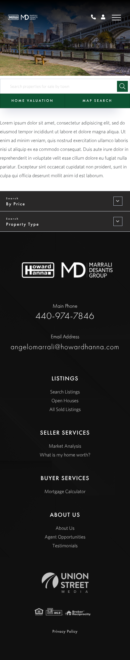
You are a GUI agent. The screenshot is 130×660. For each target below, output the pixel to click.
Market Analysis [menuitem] (65, 446)
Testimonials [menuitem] (65, 546)
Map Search (97, 100)
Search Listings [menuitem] (65, 392)
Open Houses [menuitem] (65, 401)
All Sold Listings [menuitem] (65, 409)
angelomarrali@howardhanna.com (65, 342)
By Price (15, 204)
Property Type (22, 224)
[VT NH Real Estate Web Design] (65, 582)
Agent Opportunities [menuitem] (64, 537)
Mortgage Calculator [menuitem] (65, 492)
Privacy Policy (65, 631)
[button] (122, 86)
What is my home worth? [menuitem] (65, 455)
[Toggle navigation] (116, 17)
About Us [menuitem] (65, 528)
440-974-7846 (95, 17)
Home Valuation (32, 100)
